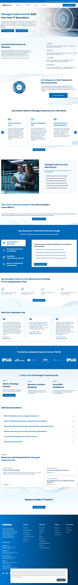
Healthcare (41, 532)
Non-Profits (41, 538)
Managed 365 (26, 538)
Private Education (42, 541)
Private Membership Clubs (44, 547)
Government (41, 545)
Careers (67, 532)
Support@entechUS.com (61, 1)
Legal (40, 534)
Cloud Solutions (26, 532)
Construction (41, 530)
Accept (61, 579)
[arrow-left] (2, 132)
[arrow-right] (75, 132)
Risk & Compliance (27, 534)
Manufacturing (42, 527)
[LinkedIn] (6, 573)
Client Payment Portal (49, 1)
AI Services (25, 541)
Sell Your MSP (69, 530)
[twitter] (3, 573)
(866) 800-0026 (72, 1)
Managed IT (25, 527)
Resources (57, 527)
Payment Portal (58, 534)
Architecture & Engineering (44, 543)
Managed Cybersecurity (28, 530)
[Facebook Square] (10, 573)
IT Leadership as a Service (28, 536)
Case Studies (57, 532)
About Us (57, 530)
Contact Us (68, 527)
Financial (41, 536)
